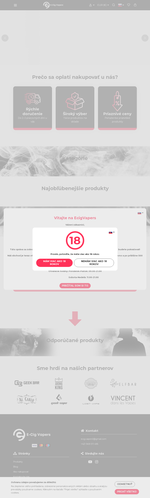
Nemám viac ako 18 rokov (94, 263)
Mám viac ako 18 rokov (54, 263)
